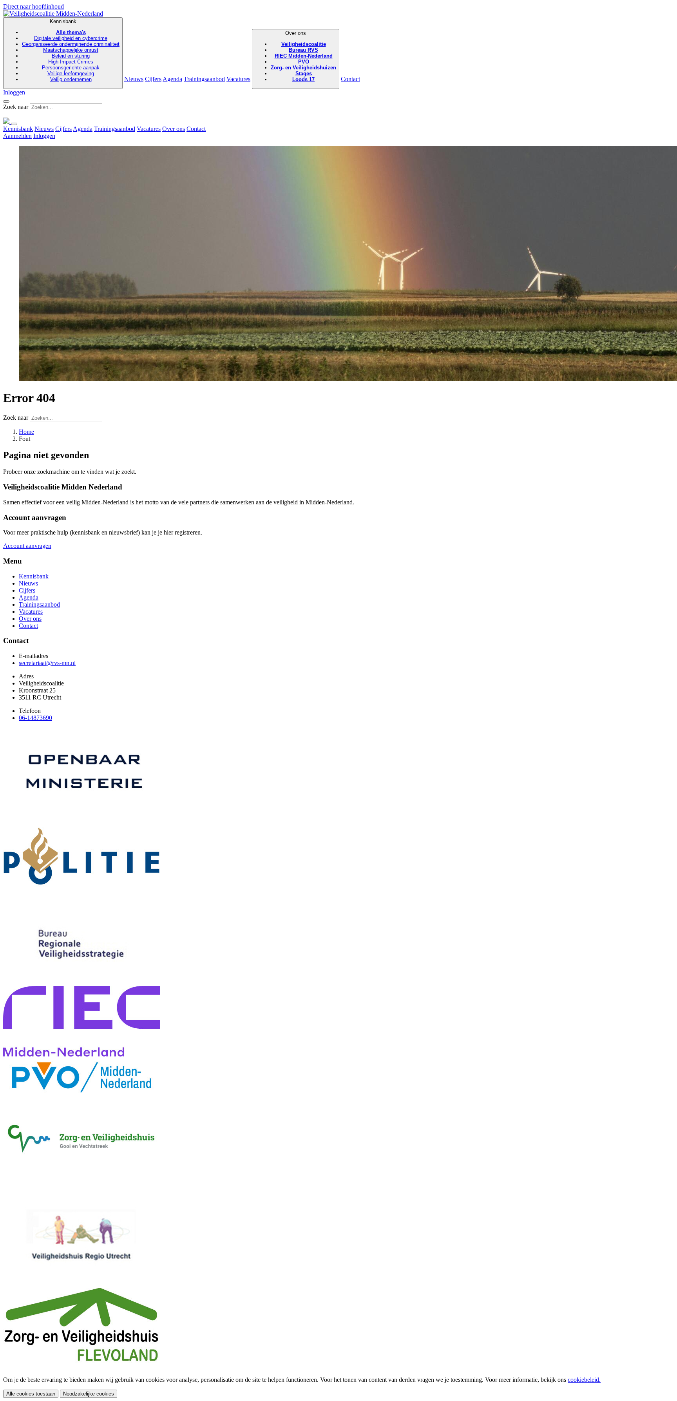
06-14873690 (35, 717)
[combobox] (66, 107)
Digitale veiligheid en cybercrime (70, 38)
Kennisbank (70, 50)
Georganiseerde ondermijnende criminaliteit (70, 44)
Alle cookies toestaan (30, 1394)
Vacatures (238, 79)
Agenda (172, 79)
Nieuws (133, 79)
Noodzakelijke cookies (88, 1394)
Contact (350, 79)
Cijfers (153, 79)
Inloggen (14, 92)
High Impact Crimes (70, 62)
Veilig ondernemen (71, 79)
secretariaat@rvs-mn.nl (47, 663)
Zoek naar (15, 106)
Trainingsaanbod (204, 79)
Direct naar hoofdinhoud (33, 6)
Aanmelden (17, 135)
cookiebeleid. (584, 1379)
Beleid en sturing (71, 56)
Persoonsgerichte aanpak (71, 68)
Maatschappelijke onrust (70, 50)
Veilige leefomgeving (70, 73)
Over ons (303, 56)
